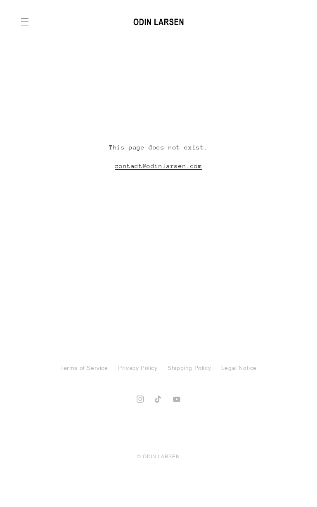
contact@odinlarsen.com (158, 165)
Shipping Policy (189, 368)
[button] (25, 22)
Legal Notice (239, 368)
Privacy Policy (137, 368)
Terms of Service (84, 368)
